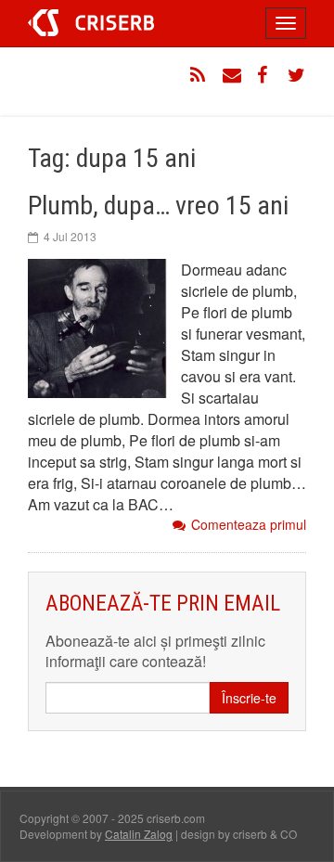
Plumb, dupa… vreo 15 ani (158, 205)
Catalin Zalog (139, 834)
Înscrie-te (249, 697)
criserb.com (91, 22)
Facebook (264, 75)
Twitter (297, 75)
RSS (199, 75)
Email (232, 75)
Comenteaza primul (248, 525)
